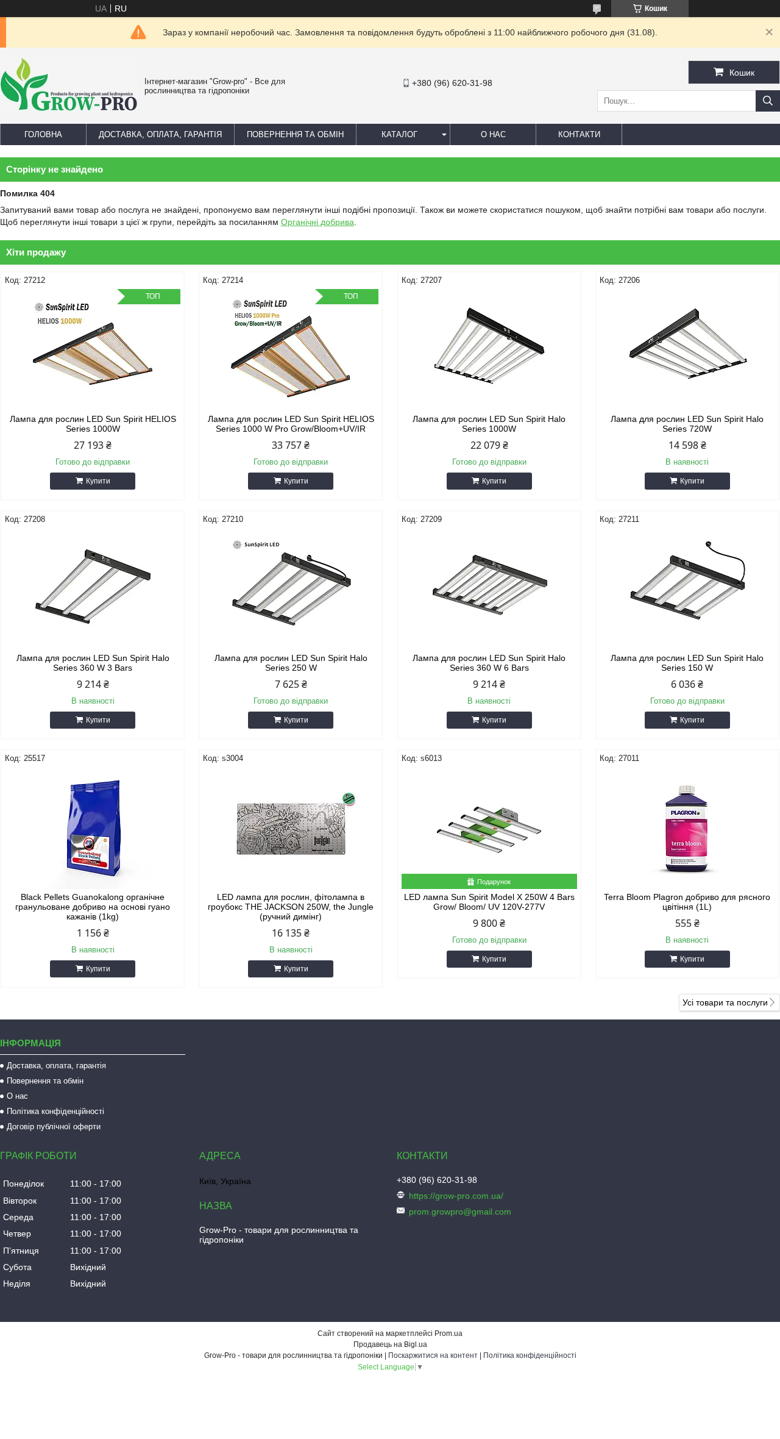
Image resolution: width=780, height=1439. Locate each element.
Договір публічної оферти (54, 1126)
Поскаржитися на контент (433, 1355)
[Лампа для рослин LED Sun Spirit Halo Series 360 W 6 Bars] (489, 589)
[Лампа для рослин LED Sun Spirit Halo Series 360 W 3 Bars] (92, 589)
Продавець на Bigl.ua (390, 1344)
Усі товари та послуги (725, 1002)
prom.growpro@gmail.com (460, 1211)
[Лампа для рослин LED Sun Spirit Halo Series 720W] (687, 350)
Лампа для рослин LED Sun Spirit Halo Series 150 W (687, 663)
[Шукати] (768, 101)
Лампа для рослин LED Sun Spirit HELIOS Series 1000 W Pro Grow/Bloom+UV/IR (291, 424)
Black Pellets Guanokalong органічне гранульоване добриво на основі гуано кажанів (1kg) (92, 906)
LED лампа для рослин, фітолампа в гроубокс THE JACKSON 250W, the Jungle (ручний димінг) (291, 906)
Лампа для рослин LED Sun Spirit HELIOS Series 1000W (93, 424)
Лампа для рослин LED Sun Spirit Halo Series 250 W (290, 663)
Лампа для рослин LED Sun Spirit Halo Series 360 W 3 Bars (92, 663)
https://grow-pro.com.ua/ (456, 1196)
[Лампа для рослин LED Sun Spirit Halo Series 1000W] (489, 350)
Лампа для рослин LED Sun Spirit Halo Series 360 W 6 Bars (489, 663)
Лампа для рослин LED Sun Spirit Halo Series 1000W (489, 424)
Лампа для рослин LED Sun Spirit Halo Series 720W (687, 424)
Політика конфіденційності (55, 1111)
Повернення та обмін (295, 134)
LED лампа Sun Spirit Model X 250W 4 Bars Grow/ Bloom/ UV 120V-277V (489, 902)
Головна (43, 134)
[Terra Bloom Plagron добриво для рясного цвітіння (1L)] (687, 828)
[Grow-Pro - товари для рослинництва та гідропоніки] (69, 111)
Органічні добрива (317, 222)
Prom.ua (448, 1333)
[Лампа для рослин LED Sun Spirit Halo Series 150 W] (687, 589)
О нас (493, 134)
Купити (98, 481)
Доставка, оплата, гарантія (160, 134)
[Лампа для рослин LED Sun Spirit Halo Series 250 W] (290, 589)
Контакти (579, 134)
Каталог (399, 134)
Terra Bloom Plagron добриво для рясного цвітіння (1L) (687, 902)
